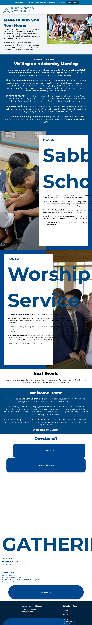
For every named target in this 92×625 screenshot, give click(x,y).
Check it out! (72, 2)
